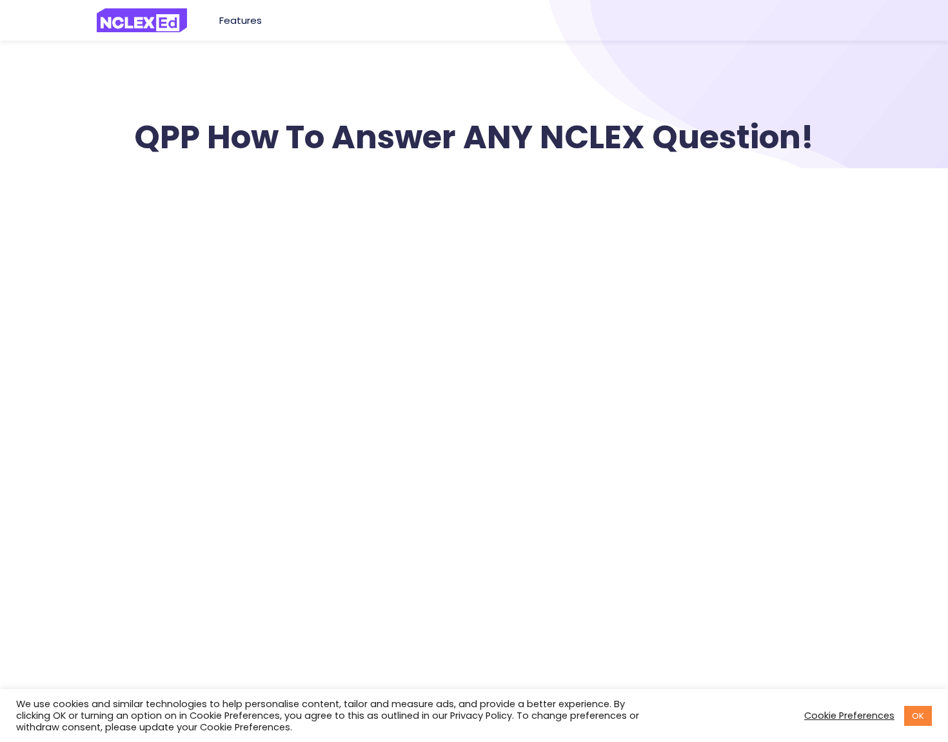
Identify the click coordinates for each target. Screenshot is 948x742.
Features (241, 20)
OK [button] (918, 716)
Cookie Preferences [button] (849, 715)
